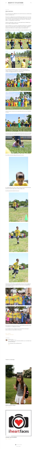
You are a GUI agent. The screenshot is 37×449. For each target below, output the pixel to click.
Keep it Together (15, 3)
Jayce (12, 334)
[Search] (30, 2)
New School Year (10, 405)
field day (8, 334)
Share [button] (6, 333)
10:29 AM (15, 339)
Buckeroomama (10, 339)
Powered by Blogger (19, 444)
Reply (9, 344)
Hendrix (11, 334)
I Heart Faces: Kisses (11, 437)
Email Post (9, 333)
